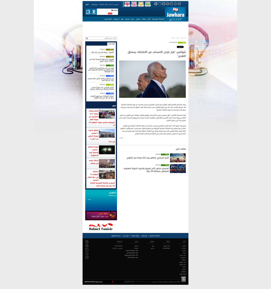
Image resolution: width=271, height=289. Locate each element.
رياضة (144, 19)
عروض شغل (182, 274)
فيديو (127, 19)
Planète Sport (166, 248)
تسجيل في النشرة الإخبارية (142, 281)
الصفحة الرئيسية (158, 19)
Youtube (87, 253)
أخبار (149, 19)
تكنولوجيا (183, 257)
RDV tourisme (118, 246)
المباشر (136, 248)
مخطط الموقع (116, 235)
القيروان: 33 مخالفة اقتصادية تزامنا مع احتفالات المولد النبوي (101, 60)
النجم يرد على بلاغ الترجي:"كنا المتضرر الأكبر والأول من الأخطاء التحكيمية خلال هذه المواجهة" (101, 70)
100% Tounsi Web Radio (132, 250)
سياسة (184, 248)
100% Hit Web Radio (133, 257)
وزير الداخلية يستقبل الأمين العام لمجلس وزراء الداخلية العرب (101, 79)
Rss (87, 257)
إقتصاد (184, 250)
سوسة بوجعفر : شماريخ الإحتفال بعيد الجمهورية (93, 151)
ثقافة (184, 267)
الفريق (136, 246)
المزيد (89, 199)
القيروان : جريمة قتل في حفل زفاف (102, 52)
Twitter (87, 249)
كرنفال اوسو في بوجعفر (93, 162)
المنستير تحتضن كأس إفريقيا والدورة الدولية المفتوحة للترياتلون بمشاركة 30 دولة (146, 170)
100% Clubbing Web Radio (131, 255)
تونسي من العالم (117, 248)
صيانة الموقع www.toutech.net (93, 282)
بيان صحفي (182, 255)
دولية (173, 38)
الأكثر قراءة (111, 44)
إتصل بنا (125, 235)
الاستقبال (183, 38)
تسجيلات (116, 19)
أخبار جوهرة (182, 264)
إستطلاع (144, 235)
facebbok (87, 241)
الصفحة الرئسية (154, 235)
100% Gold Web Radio (132, 253)
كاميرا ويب (108, 19)
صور (122, 19)
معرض (138, 19)
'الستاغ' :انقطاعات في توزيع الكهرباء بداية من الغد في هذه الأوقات (102, 97)
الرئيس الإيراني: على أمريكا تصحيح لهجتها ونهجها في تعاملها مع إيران (102, 88)
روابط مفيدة (135, 235)
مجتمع (111, 49)
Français (95, 4)
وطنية (111, 76)
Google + (87, 245)
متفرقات (183, 271)
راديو (132, 19)
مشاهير (184, 260)
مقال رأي (183, 276)
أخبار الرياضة (166, 246)
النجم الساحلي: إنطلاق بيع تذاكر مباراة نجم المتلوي (148, 157)
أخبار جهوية (182, 262)
